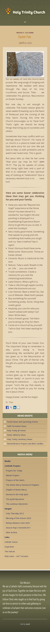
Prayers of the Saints (15, 480)
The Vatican (10, 551)
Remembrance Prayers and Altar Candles (25, 443)
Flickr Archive (11, 532)
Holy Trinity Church (29, 12)
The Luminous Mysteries (17, 504)
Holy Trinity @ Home (16, 430)
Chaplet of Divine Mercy (16, 489)
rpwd (28, 624)
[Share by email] (18, 407)
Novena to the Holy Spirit (17, 494)
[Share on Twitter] (11, 407)
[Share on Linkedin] (14, 407)
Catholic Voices (11, 542)
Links (7, 537)
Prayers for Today (14, 470)
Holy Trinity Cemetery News (19, 439)
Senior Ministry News (16, 435)
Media (8, 461)
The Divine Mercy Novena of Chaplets (22, 485)
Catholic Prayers (13, 466)
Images (8, 508)
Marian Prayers (12, 475)
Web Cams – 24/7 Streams (16, 556)
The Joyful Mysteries (15, 499)
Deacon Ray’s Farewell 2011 (18, 527)
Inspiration (9, 546)
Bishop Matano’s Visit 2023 (18, 523)
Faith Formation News (16, 426)
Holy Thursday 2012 (15, 513)
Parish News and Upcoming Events (22, 421)
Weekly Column (25, 33)
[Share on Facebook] (7, 407)
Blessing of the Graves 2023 (18, 518)
